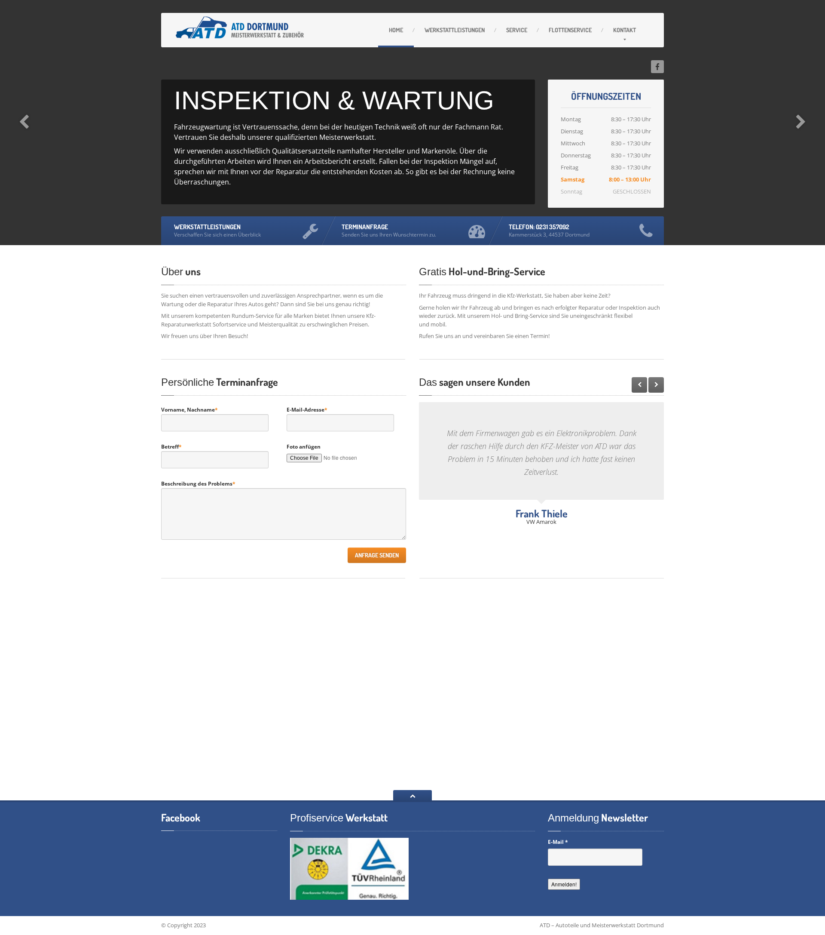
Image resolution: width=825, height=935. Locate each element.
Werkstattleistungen (455, 30)
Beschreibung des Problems (198, 483)
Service (516, 30)
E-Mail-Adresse (307, 409)
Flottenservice (570, 30)
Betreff (171, 446)
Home (396, 30)
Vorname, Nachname (189, 409)
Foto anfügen (304, 446)
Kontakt (624, 30)
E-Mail (558, 842)
